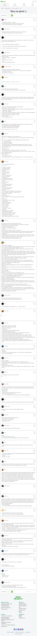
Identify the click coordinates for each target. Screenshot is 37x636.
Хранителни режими (5, 617)
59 (26, 15)
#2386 (34, 426)
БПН (5, 469)
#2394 (34, 511)
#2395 (34, 521)
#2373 (34, 221)
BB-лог (20, 611)
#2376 (34, 304)
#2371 (34, 134)
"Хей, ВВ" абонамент (5, 606)
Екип (20, 607)
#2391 (34, 470)
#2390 (34, 462)
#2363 (34, 38)
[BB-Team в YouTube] (20, 629)
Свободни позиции (22, 608)
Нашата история (22, 603)
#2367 (34, 87)
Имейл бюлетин (22, 610)
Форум (2, 8)
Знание (3, 614)
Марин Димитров (7, 52)
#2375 (34, 296)
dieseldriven (6, 346)
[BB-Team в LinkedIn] (22, 629)
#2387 (34, 433)
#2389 (34, 451)
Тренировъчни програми (6, 622)
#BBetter (20, 615)
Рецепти (2, 620)
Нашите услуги (4, 602)
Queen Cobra (6, 161)
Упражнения (3, 623)
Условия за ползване (10, 632)
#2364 (34, 53)
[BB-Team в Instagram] (18, 629)
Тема (20, 8)
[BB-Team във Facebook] (14, 629)
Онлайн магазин (4, 609)
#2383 (34, 400)
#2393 (34, 497)
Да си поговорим (15, 8)
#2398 (34, 560)
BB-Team (21, 602)
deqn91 (5, 510)
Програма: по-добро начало (6, 603)
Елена (5, 86)
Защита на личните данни (19, 632)
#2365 (34, 67)
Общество (21, 614)
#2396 (34, 536)
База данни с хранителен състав (7, 619)
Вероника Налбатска (7, 66)
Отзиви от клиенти (22, 605)
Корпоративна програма (6, 607)
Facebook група (22, 617)
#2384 (34, 407)
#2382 (34, 385)
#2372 (34, 162)
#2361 (34, 20)
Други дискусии (7, 8)
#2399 (34, 571)
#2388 (34, 443)
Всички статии (4, 626)
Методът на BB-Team (23, 604)
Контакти (20, 612)
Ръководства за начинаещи (6, 615)
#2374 (34, 243)
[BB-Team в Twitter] (16, 629)
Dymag (5, 19)
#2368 (34, 95)
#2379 (34, 347)
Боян (5, 242)
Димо (5, 442)
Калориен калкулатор (5, 618)
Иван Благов (6, 133)
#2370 (34, 122)
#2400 (34, 583)
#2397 (34, 551)
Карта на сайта (27, 632)
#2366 (34, 78)
